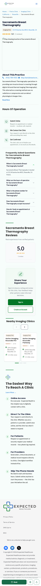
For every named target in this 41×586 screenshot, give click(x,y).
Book (15, 582)
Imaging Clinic (26, 11)
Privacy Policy (8, 517)
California (6, 14)
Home (4, 11)
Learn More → (11, 392)
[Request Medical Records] (30, 582)
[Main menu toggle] (36, 4)
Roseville (15, 14)
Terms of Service (8, 522)
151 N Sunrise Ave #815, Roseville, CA (24, 30)
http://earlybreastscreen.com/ (30, 78)
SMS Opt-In (7, 527)
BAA (4, 533)
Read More (6, 100)
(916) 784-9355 (11, 78)
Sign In (20, 302)
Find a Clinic (14, 11)
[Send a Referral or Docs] (36, 582)
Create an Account (20, 310)
